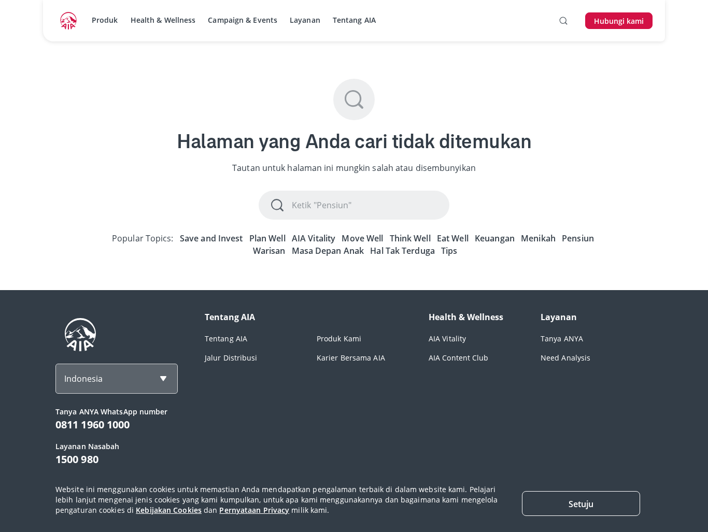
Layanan (305, 20)
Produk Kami (339, 338)
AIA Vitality (447, 338)
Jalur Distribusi (231, 358)
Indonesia (83, 378)
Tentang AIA (354, 20)
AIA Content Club (459, 358)
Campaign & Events (242, 20)
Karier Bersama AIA (351, 358)
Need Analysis (565, 358)
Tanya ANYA (562, 338)
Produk (105, 20)
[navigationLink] (68, 21)
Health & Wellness (163, 20)
